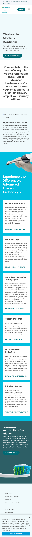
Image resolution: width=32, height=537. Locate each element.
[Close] (30, 517)
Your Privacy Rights (16, 534)
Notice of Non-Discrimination (12, 503)
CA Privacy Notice (9, 506)
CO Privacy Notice (9, 509)
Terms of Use (8, 499)
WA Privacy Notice (9, 512)
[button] (29, 9)
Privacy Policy (8, 493)
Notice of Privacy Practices (11, 496)
